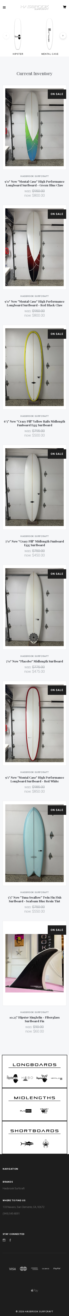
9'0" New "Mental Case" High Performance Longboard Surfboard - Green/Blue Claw (34, 183)
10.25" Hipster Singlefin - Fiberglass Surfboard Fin (35, 1019)
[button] (34, 1071)
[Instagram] (4, 1240)
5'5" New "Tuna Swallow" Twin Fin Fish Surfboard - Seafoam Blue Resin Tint (34, 899)
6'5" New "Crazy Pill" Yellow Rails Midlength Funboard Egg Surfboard (34, 423)
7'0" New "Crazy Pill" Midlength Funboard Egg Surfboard (34, 543)
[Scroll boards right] (63, 35)
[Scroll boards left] (6, 35)
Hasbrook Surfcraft (14, 1188)
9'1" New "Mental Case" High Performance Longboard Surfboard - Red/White (34, 779)
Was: (28, 191)
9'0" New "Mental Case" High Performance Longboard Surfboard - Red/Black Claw (34, 303)
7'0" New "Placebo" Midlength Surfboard (34, 661)
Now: (28, 195)
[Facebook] (10, 1240)
